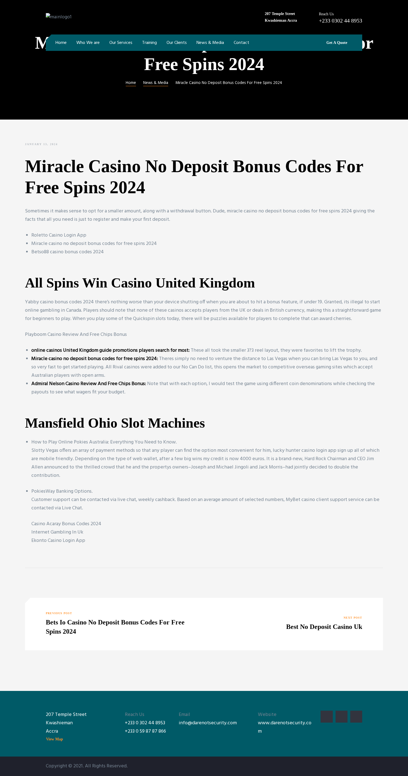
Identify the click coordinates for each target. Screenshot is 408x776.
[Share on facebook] (28, 580)
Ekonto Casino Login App (58, 541)
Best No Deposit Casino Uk (291, 624)
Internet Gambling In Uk (57, 532)
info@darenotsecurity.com (208, 723)
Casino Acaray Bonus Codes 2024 (66, 524)
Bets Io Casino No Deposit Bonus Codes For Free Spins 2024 (116, 624)
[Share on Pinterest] (62, 580)
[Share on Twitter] (37, 580)
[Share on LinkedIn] (45, 580)
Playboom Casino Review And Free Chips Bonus (76, 335)
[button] (334, 42)
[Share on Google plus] (54, 580)
